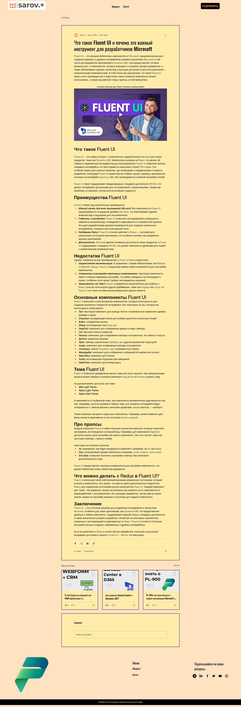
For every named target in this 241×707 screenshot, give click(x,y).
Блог (135, 674)
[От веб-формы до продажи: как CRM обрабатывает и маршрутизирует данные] (80, 580)
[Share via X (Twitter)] (81, 543)
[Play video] (120, 115)
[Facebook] (207, 676)
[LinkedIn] (201, 676)
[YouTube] (220, 676)
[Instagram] (226, 676)
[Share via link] (94, 543)
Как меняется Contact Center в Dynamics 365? (119, 597)
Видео (136, 668)
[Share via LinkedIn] (87, 543)
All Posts (65, 17)
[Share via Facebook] (75, 543)
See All (176, 565)
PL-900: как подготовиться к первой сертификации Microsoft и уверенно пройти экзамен (160, 596)
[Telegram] (194, 676)
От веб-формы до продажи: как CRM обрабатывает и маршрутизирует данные (78, 596)
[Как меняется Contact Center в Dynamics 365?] (121, 580)
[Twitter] (214, 676)
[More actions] (165, 35)
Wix (141, 702)
